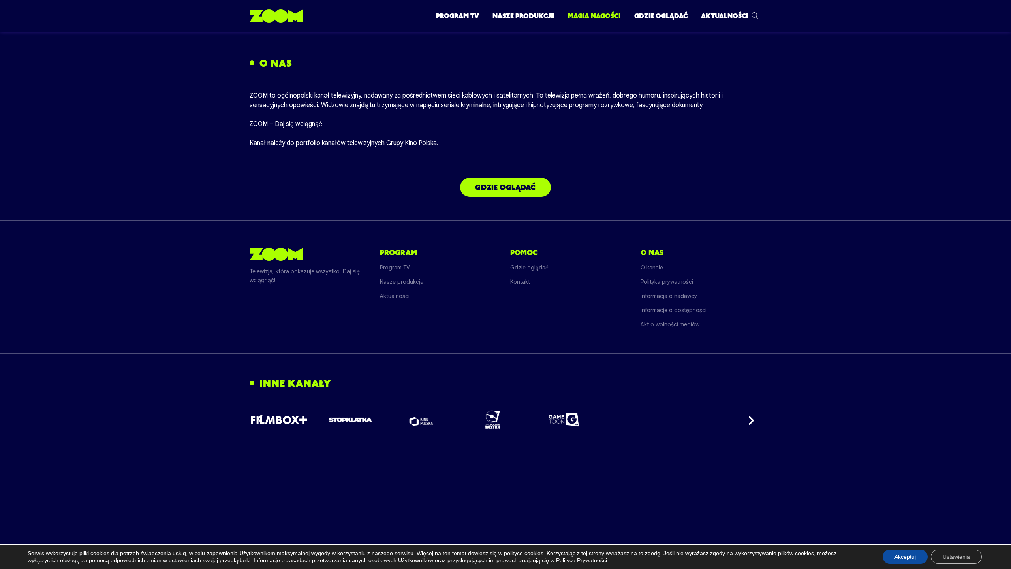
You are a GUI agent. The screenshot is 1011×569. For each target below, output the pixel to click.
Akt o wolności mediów (670, 324)
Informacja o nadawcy (669, 296)
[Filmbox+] (279, 419)
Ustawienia (956, 557)
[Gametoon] (564, 420)
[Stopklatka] (350, 420)
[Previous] (262, 419)
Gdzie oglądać (661, 15)
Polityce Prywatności (581, 560)
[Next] (748, 419)
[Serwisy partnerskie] (505, 419)
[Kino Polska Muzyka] (493, 419)
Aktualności (724, 15)
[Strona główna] (276, 16)
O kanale (652, 267)
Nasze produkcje (523, 15)
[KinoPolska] (422, 420)
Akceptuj (905, 557)
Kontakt (520, 281)
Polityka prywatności (667, 281)
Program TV (457, 15)
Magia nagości (594, 15)
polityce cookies (523, 553)
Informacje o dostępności (674, 310)
